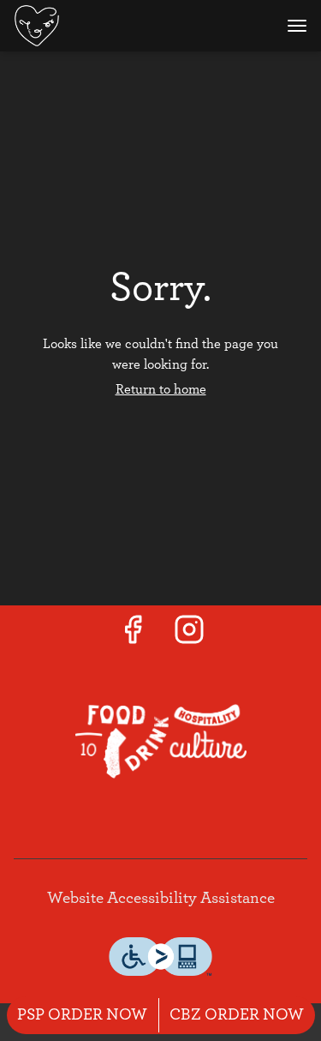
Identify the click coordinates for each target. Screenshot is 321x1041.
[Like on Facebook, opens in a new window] (132, 636)
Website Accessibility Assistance (161, 898)
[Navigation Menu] (297, 25)
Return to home (161, 389)
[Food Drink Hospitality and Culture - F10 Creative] (161, 739)
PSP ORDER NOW (82, 1015)
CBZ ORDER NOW (236, 1015)
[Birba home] (91, 25)
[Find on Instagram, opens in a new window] (189, 636)
